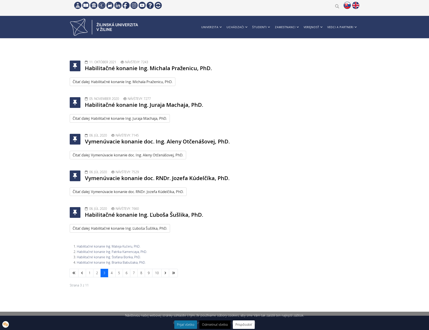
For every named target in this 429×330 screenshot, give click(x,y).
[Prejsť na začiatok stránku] (73, 273)
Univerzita (210, 27)
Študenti (259, 27)
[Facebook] (126, 5)
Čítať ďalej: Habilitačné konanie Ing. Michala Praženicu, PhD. (122, 81)
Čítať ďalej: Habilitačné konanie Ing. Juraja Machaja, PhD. (120, 118)
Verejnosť (311, 27)
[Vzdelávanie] (77, 5)
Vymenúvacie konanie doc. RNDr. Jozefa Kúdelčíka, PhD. (157, 178)
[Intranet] (93, 5)
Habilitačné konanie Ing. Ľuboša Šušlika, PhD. (144, 214)
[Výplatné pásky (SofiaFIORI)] (101, 5)
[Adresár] (110, 5)
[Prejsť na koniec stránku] (173, 273)
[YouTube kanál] (142, 5)
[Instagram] (134, 5)
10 (157, 273)
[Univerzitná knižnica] (85, 5)
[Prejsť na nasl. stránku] (165, 273)
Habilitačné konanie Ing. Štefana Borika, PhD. (109, 257)
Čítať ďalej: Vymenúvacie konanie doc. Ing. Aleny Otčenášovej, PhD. (128, 155)
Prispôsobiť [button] (244, 324)
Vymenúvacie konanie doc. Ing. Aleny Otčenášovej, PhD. (157, 141)
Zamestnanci (285, 27)
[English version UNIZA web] (355, 5)
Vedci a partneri (340, 27)
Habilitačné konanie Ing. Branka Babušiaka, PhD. (111, 262)
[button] (5, 324)
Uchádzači (235, 27)
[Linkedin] (118, 5)
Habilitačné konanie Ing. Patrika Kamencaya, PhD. (112, 252)
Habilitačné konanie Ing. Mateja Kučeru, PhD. (108, 246)
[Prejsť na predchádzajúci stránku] (82, 273)
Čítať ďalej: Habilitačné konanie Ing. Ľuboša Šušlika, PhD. (120, 228)
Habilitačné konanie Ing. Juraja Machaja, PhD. (144, 104)
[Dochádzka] (158, 5)
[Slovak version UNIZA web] (347, 5)
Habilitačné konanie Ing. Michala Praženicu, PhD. (148, 68)
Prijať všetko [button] (185, 324)
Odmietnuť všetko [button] (215, 324)
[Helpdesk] (150, 5)
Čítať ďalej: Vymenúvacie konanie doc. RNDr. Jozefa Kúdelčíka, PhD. (128, 191)
